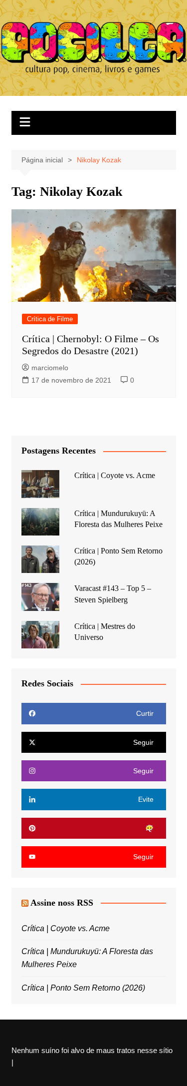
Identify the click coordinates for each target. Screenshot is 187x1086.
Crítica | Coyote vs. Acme (114, 475)
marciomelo (49, 368)
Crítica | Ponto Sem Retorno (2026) (83, 988)
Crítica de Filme (50, 319)
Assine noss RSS (61, 903)
